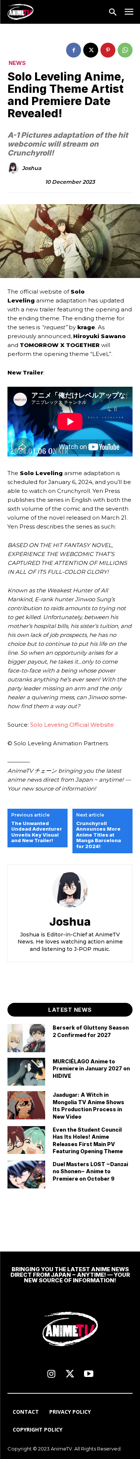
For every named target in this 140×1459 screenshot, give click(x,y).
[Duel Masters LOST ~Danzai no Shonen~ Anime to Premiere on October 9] (26, 1174)
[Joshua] (14, 168)
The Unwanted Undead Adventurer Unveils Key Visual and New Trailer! (36, 832)
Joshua (31, 168)
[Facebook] (73, 50)
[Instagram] (51, 1374)
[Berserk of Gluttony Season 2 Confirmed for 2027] (26, 1038)
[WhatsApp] (125, 50)
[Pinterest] (107, 50)
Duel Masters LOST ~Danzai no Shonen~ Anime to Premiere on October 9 (90, 1171)
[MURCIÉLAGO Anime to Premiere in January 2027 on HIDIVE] (26, 1072)
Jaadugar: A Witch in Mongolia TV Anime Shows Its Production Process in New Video (88, 1106)
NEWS (17, 63)
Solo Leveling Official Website (72, 724)
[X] (90, 50)
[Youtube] (89, 1374)
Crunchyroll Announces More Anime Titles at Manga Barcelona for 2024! (98, 835)
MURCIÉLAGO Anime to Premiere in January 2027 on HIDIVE (91, 1068)
